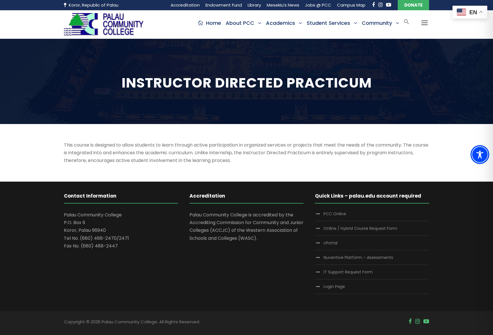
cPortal (331, 243)
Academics (280, 23)
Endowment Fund (223, 5)
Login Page (334, 286)
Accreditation (185, 5)
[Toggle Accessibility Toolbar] (480, 154)
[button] (406, 23)
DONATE (413, 5)
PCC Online (335, 214)
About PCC (240, 23)
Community (377, 23)
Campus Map (351, 5)
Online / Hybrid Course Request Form (360, 228)
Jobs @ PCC (318, 5)
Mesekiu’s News (283, 5)
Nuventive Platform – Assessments (358, 257)
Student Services (328, 23)
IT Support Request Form (348, 272)
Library (254, 5)
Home (213, 23)
